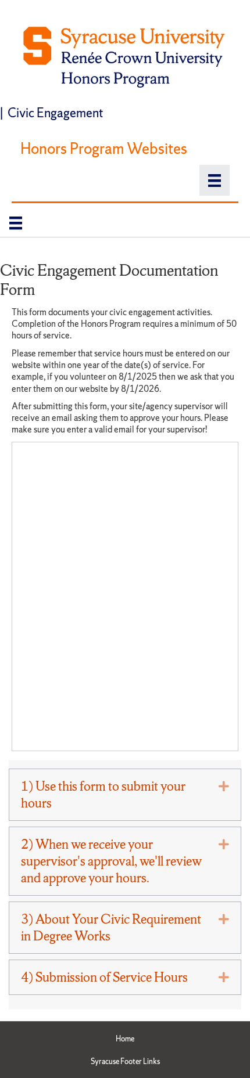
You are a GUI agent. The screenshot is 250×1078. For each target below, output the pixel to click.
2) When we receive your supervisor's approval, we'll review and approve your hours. (111, 861)
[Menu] (214, 180)
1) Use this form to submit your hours (103, 795)
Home (125, 1039)
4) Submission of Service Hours (104, 977)
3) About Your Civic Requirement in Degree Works (111, 927)
